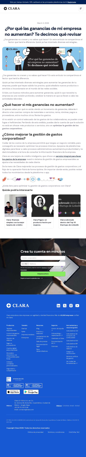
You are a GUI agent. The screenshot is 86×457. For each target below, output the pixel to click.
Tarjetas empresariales (11, 329)
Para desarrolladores (42, 350)
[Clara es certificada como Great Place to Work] (8, 379)
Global (77, 406)
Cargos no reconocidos (70, 352)
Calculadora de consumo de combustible (71, 336)
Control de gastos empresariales (12, 334)
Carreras (54, 346)
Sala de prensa (41, 341)
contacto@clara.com (26, 410)
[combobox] (25, 264)
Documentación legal (42, 345)
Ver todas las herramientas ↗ (71, 362)
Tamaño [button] (24, 325)
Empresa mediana (28, 335)
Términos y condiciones (56, 432)
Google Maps (25, 405)
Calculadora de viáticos (71, 348)
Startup (24, 328)
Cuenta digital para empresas (11, 349)
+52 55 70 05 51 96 (21, 407)
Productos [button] (10, 325)
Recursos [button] (39, 325)
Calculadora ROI (72, 341)
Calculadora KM (71, 344)
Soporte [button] (54, 325)
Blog (37, 328)
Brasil (72, 406)
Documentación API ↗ (57, 342)
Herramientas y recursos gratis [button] (72, 326)
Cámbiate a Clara (57, 338)
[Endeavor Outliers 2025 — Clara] (18, 379)
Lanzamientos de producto (42, 337)
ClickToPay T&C (74, 432)
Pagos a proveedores (11, 344)
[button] (80, 8)
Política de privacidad (35, 432)
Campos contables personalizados (11, 364)
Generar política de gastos (72, 357)
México (59, 406)
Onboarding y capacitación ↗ (56, 334)
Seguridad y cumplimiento (11, 370)
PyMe (23, 332)
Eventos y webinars (39, 332)
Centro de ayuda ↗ (57, 329)
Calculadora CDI (72, 331)
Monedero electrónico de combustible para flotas (12, 356)
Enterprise (25, 338)
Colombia (66, 406)
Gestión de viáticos (10, 339)
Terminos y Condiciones (48, 267)
